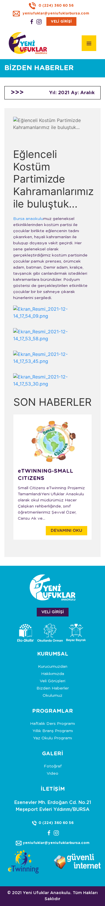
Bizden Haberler (52, 688)
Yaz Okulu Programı (52, 738)
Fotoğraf (53, 766)
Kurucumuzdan (52, 667)
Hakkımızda (52, 674)
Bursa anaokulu (28, 219)
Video (52, 774)
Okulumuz (52, 696)
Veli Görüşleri (52, 681)
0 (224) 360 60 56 (55, 5)
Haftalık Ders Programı (52, 724)
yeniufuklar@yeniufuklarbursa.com (55, 13)
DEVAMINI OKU (66, 531)
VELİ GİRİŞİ (61, 21)
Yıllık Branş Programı (52, 731)
